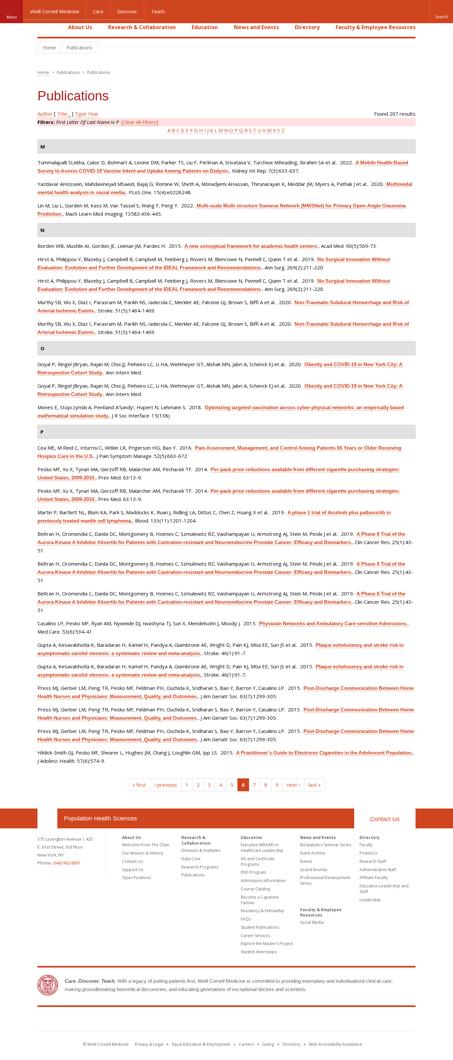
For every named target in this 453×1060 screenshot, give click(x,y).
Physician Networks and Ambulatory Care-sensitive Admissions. (333, 623)
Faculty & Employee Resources (376, 27)
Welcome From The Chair (145, 845)
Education (205, 27)
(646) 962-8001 (67, 863)
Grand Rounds (313, 869)
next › (293, 784)
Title (62, 113)
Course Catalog (255, 889)
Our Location (47, 818)
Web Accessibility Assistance (335, 1044)
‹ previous (165, 784)
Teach (158, 11)
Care (98, 11)
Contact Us (385, 819)
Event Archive (312, 853)
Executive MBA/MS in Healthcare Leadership (262, 847)
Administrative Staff (377, 869)
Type (81, 113)
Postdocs (368, 853)
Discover (127, 11)
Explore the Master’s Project (267, 943)
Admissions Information (263, 880)
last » (314, 784)
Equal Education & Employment (201, 1044)
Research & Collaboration (142, 27)
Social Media (312, 922)
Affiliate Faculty (373, 877)
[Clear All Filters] (139, 122)
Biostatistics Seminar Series (325, 845)
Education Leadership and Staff (384, 888)
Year (93, 113)
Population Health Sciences (100, 818)
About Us (80, 27)
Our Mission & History (142, 853)
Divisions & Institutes (200, 850)
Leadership (370, 900)
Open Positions (136, 877)
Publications (192, 875)
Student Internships (259, 952)
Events (306, 861)
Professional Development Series (325, 880)
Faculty (365, 845)
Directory (307, 27)
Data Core (191, 859)
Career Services (255, 935)
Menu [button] (12, 17)
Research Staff (372, 861)
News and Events (256, 27)
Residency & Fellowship (263, 911)
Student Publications (260, 927)
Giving (268, 1044)
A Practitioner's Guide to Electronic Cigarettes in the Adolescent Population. (324, 752)
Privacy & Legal (149, 1044)
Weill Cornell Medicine (54, 11)
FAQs (246, 919)
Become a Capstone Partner (260, 900)
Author (45, 113)
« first (139, 784)
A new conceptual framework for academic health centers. (251, 246)
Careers (246, 1044)
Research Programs (199, 867)
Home (45, 27)
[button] (441, 11)
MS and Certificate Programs (258, 861)
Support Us (132, 869)
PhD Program (253, 872)
